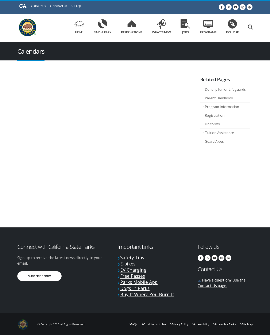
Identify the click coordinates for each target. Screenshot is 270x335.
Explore (232, 32)
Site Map (247, 324)
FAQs (77, 6)
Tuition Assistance (219, 132)
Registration (214, 115)
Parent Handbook (219, 98)
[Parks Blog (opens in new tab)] (249, 7)
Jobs (185, 32)
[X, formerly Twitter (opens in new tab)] (229, 7)
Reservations (133, 31)
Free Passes (132, 276)
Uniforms (212, 124)
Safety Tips (132, 257)
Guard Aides (214, 141)
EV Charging (133, 270)
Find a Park (102, 32)
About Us (39, 6)
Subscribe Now (45, 276)
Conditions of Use (154, 324)
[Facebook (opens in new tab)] (222, 7)
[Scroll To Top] (262, 330)
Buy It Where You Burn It (147, 294)
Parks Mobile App (139, 282)
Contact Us (59, 6)
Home (79, 32)
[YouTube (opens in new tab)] (236, 7)
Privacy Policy (180, 324)
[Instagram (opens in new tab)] (243, 7)
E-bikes (127, 264)
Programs (208, 32)
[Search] (250, 27)
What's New (161, 32)
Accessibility (201, 324)
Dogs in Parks (135, 288)
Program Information (222, 106)
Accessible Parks (225, 324)
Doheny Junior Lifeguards (225, 89)
